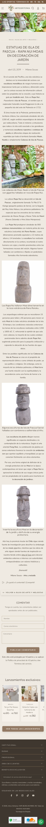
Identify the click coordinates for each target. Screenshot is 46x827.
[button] (32, 8)
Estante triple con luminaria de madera (30, 710)
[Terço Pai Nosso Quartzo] (10, 693)
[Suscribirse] (42, 777)
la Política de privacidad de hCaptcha (21, 660)
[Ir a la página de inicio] (19, 8)
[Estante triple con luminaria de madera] (29, 693)
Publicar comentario (23, 650)
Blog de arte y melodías (25, 40)
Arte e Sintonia (13, 806)
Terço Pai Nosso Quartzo (11, 708)
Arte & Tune (26, 555)
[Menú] (2, 8)
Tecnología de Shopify (23, 812)
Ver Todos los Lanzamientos (23, 729)
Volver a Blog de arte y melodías (24, 592)
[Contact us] (41, 822)
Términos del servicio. (23, 663)
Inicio (11, 40)
